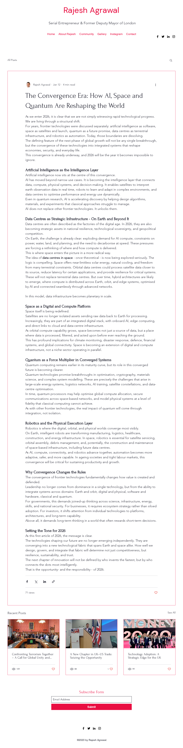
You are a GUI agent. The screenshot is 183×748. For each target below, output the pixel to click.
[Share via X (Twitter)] (36, 581)
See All (171, 612)
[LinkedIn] (94, 728)
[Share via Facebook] (27, 581)
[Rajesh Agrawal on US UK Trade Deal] (91, 633)
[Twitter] (89, 728)
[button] (171, 60)
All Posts (12, 60)
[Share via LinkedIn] (44, 581)
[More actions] (155, 84)
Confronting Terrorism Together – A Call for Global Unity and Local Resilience (32, 656)
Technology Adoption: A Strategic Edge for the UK (144, 656)
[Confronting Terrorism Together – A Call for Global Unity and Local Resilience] (33, 633)
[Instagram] (99, 728)
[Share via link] (53, 581)
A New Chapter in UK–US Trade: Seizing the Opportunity (91, 656)
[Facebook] (83, 728)
